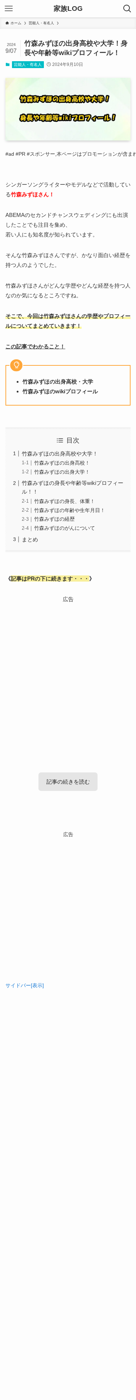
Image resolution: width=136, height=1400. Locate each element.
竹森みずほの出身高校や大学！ (60, 453)
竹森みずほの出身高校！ (62, 463)
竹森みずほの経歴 (54, 519)
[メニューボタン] (8, 8)
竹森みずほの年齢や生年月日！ (69, 510)
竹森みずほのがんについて (64, 528)
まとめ (30, 539)
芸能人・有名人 (28, 64)
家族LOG (68, 8)
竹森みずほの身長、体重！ (64, 501)
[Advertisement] (68, 672)
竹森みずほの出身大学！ (62, 472)
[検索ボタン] (127, 8)
